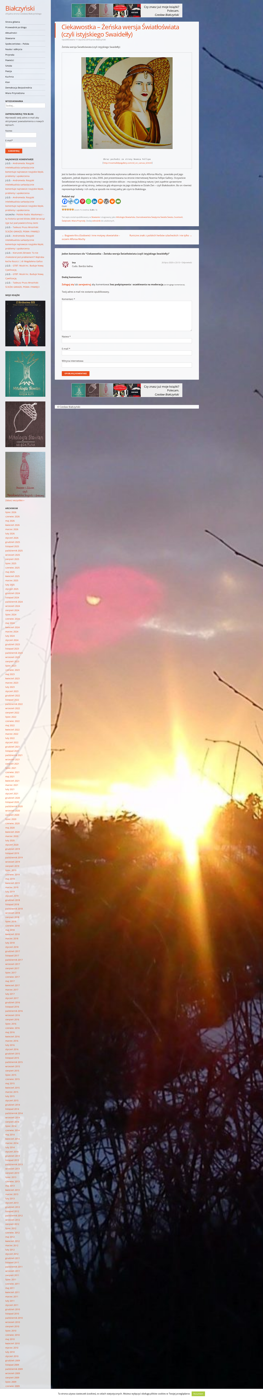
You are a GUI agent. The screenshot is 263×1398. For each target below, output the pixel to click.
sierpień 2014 (12, 1121)
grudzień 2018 (12, 900)
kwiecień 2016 (12, 1036)
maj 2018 (10, 929)
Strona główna (12, 21)
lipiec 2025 (10, 563)
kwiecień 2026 (12, 525)
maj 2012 (10, 1236)
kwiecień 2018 (12, 934)
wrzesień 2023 (12, 657)
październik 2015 (14, 1062)
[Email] (118, 201)
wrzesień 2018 (12, 912)
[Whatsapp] (88, 201)
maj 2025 (10, 571)
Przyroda (9, 54)
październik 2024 (14, 601)
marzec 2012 (11, 1245)
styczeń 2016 (11, 1049)
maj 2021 (10, 776)
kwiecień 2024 (12, 627)
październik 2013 (14, 1164)
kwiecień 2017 (12, 985)
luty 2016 (10, 1045)
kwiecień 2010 (12, 1343)
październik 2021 (14, 755)
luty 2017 (10, 993)
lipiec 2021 (10, 768)
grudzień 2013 (12, 1155)
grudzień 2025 (12, 542)
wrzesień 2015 (12, 1066)
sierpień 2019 (12, 866)
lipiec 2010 (10, 1330)
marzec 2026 (11, 529)
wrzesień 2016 (12, 1015)
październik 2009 (14, 1369)
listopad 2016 (12, 1006)
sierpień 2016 (12, 1019)
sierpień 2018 (12, 917)
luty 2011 (10, 1300)
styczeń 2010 (11, 1356)
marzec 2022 (11, 733)
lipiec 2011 (10, 1279)
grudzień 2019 (12, 849)
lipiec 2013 (10, 1177)
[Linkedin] (94, 201)
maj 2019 (10, 878)
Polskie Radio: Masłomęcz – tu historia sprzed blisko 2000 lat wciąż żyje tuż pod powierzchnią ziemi (25, 218)
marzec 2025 (11, 580)
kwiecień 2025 (12, 576)
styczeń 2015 (11, 1100)
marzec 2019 (11, 887)
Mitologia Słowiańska (125, 217)
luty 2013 (10, 1198)
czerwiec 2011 (12, 1283)
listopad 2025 (12, 546)
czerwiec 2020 (12, 823)
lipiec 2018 (10, 921)
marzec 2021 (11, 785)
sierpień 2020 (12, 814)
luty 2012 (10, 1249)
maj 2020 (10, 827)
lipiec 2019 (10, 870)
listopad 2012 (12, 1211)
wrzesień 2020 (12, 810)
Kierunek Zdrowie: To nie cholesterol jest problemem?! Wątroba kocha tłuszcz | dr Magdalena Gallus (24, 257)
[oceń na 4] (70, 209)
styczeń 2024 (11, 640)
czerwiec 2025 (12, 567)
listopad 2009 (12, 1364)
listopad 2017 (12, 955)
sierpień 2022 (12, 712)
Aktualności (11, 32)
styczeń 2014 (11, 1151)
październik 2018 (14, 908)
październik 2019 (14, 857)
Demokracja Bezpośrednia (18, 87)
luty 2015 (10, 1096)
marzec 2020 (11, 836)
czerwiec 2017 (12, 976)
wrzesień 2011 (12, 1271)
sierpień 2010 (12, 1326)
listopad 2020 (12, 802)
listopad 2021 (12, 750)
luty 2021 (10, 789)
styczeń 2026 (11, 537)
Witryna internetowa (72, 360)
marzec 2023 (11, 682)
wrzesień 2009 (12, 1373)
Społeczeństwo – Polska (17, 43)
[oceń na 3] (68, 209)
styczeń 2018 (11, 947)
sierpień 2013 (12, 1172)
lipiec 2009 (10, 1381)
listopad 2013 (12, 1160)
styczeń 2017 (11, 998)
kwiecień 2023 (12, 678)
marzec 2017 (11, 989)
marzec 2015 (11, 1091)
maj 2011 (10, 1288)
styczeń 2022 (11, 742)
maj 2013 (10, 1185)
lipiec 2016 (10, 1023)
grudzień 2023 (12, 644)
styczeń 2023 (11, 691)
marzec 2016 (11, 1040)
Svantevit (178, 217)
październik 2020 (14, 806)
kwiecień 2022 (12, 729)
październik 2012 (14, 1215)
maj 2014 (10, 1134)
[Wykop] (70, 201)
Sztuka (8, 65)
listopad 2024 (12, 597)
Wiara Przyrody (78, 220)
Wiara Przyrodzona (15, 93)
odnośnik (96, 220)
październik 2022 (14, 704)
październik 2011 (14, 1266)
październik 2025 (14, 550)
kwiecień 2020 (12, 831)
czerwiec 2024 (12, 618)
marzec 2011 (11, 1296)
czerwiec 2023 (12, 669)
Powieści (9, 60)
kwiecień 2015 (12, 1087)
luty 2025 (10, 584)
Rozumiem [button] (198, 1393)
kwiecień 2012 (12, 1241)
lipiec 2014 (10, 1126)
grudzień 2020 (12, 797)
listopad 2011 (12, 1262)
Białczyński (19, 8)
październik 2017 (14, 959)
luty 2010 (10, 1352)
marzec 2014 (11, 1143)
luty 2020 (10, 840)
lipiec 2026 (10, 512)
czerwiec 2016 (12, 1028)
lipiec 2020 (10, 819)
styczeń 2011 (11, 1305)
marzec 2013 (11, 1194)
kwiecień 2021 (12, 780)
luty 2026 (10, 533)
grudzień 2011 (12, 1258)
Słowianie (10, 38)
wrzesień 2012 (12, 1219)
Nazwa (66, 336)
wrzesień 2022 (12, 708)
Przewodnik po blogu (16, 27)
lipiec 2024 (10, 614)
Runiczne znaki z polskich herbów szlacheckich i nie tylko (161, 235)
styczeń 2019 (11, 895)
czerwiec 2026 (12, 516)
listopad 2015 (12, 1057)
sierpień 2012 (12, 1224)
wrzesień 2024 (12, 606)
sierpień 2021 (12, 763)
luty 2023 (10, 687)
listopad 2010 (12, 1313)
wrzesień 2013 (12, 1168)
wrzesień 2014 (12, 1117)
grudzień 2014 (12, 1104)
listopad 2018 (12, 904)
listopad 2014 (12, 1109)
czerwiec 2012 (12, 1232)
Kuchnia (9, 76)
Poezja (8, 71)
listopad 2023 (12, 648)
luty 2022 (10, 738)
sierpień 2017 (12, 968)
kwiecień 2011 (12, 1292)
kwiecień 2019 (12, 883)
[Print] (112, 201)
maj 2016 (10, 1032)
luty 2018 (10, 942)
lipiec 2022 (10, 716)
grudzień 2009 (12, 1360)
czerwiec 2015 (12, 1079)
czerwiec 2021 (12, 772)
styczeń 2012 (11, 1253)
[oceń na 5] (73, 209)
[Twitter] (76, 201)
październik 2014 (14, 1113)
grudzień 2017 (12, 951)
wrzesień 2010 (12, 1322)
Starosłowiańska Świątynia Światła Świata (154, 217)
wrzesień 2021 (12, 759)
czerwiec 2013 (12, 1181)
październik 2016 (14, 1010)
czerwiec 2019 (12, 874)
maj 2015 (10, 1083)
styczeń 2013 (11, 1202)
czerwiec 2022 (12, 721)
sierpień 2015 (12, 1070)
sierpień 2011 (12, 1275)
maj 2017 (10, 981)
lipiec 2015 (10, 1074)
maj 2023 (10, 674)
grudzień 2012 (12, 1207)
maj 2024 (10, 623)
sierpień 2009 (12, 1377)
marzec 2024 (11, 631)
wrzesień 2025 (12, 554)
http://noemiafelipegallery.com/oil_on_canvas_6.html (127, 163)
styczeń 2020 (11, 844)
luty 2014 (10, 1147)
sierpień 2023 (12, 661)
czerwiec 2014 (12, 1130)
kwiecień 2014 (12, 1138)
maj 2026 (10, 520)
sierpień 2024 (12, 610)
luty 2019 (10, 891)
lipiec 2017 (10, 972)
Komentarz (68, 299)
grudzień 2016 (12, 1002)
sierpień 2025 (12, 559)
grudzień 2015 (12, 1053)
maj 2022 (10, 725)
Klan (7, 82)
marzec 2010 (11, 1347)
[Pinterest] (82, 201)
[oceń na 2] (65, 209)
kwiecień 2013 (12, 1190)
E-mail (66, 348)
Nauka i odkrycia (13, 49)
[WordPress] (106, 201)
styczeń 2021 (11, 793)
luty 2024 (10, 635)
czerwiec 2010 (12, 1334)
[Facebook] (64, 201)
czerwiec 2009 (12, 1386)
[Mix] (100, 201)
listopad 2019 (12, 853)
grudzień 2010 (12, 1309)
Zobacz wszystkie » (14, 500)
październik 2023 (14, 652)
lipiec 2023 (10, 665)
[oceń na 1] (63, 209)
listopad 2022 (12, 699)
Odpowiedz (187, 262)
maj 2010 (10, 1339)
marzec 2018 (11, 938)
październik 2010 (14, 1317)
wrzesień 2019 (12, 861)
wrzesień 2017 (12, 964)
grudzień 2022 (12, 695)
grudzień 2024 (12, 593)
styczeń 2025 (11, 588)
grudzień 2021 (12, 746)
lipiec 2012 (10, 1228)
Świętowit (66, 220)
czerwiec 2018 (12, 925)
